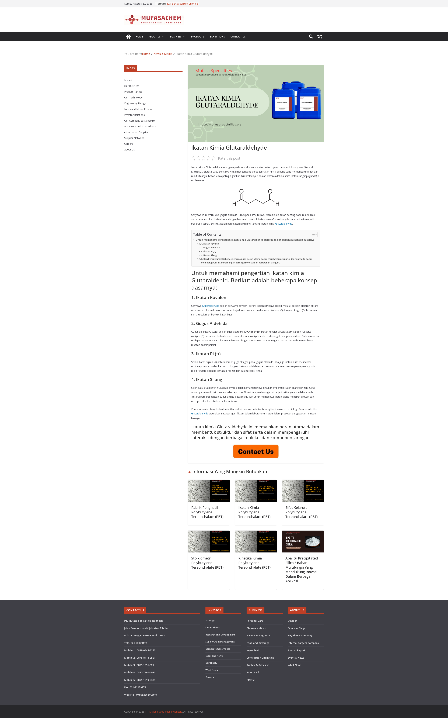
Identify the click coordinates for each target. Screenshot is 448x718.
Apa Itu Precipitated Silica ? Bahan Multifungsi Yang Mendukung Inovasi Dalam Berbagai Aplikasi (301, 569)
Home (139, 36)
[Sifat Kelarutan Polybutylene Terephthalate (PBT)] (303, 482)
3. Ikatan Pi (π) (208, 251)
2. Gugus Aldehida (210, 247)
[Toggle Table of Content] (312, 235)
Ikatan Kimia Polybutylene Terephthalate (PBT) (254, 512)
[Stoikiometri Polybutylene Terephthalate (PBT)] (209, 533)
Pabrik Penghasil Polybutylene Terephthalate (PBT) (207, 512)
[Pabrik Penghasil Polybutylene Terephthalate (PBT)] (209, 482)
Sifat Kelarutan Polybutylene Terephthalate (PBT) (301, 512)
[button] (162, 36)
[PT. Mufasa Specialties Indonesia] (128, 36)
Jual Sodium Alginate (178, 3)
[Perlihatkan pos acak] (319, 36)
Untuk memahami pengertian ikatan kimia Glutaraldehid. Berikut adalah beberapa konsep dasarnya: (255, 239)
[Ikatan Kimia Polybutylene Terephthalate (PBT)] (256, 482)
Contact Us (238, 36)
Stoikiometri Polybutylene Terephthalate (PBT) (207, 563)
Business (176, 36)
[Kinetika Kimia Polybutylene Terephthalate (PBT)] (256, 533)
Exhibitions (217, 36)
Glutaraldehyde (283, 223)
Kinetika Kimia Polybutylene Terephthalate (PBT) (254, 563)
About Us (155, 36)
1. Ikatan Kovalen (210, 243)
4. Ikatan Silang (209, 255)
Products (197, 36)
